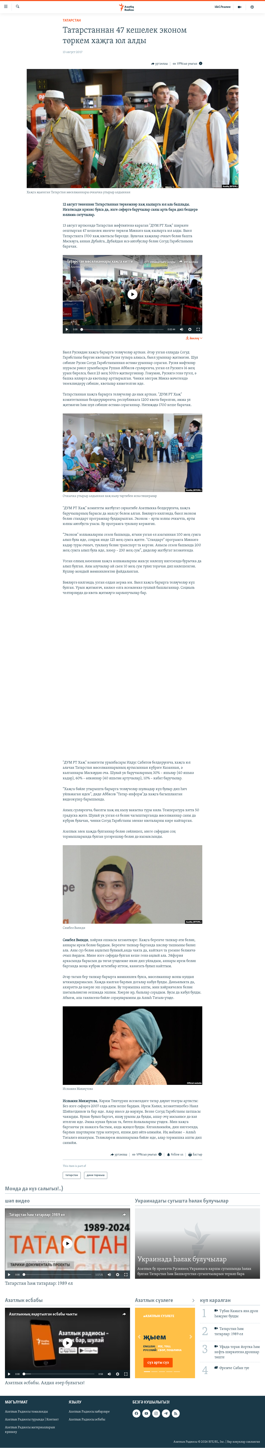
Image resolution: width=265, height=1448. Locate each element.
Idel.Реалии (223, 7)
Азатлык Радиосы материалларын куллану (30, 1430)
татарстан (72, 21)
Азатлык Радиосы (83, 267)
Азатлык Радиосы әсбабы (87, 1419)
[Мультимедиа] (239, 7)
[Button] (159, 63)
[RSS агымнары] (176, 1413)
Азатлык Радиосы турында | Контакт (32, 1419)
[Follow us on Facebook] (136, 1413)
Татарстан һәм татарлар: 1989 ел (37, 1215)
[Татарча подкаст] (252, 7)
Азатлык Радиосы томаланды (26, 1411)
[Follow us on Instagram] (156, 1413)
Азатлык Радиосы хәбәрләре (89, 1411)
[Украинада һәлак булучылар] (197, 1243)
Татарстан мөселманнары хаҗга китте (100, 262)
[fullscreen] (198, 329)
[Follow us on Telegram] (166, 1413)
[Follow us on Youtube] (146, 1413)
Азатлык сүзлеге (154, 1300)
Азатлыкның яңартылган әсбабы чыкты (43, 1314)
